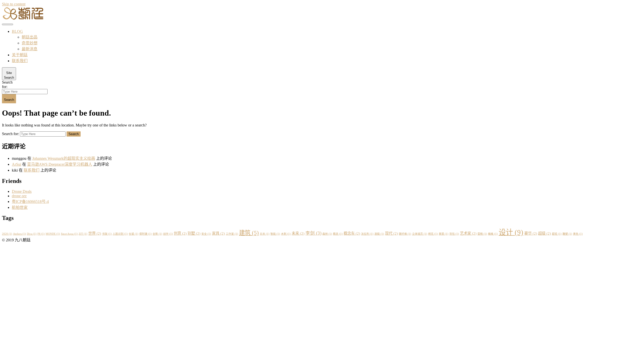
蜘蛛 (493, 233)
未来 (298, 233)
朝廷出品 (29, 37)
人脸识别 (120, 233)
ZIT (83, 233)
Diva (31, 233)
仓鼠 (133, 233)
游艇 (379, 233)
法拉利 (367, 233)
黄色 (578, 233)
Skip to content (13, 4)
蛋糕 (482, 233)
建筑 (249, 233)
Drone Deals (22, 191)
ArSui (16, 164)
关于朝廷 (20, 55)
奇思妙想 (29, 43)
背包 (454, 233)
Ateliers (19, 233)
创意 (180, 233)
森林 (327, 233)
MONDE (53, 233)
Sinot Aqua (69, 233)
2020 (7, 233)
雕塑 (567, 233)
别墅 (194, 233)
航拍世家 (20, 207)
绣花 (433, 233)
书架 (107, 233)
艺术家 (468, 233)
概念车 (352, 233)
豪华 (530, 233)
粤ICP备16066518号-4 (30, 201)
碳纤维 (405, 233)
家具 (218, 233)
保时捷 (145, 233)
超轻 (556, 233)
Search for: (7, 84)
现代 (391, 233)
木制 (286, 233)
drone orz (19, 196)
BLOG (17, 31)
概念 (338, 233)
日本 (264, 233)
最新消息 (29, 49)
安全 (206, 233)
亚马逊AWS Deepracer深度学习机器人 (59, 164)
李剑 (313, 233)
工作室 (232, 233)
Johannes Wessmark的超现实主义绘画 (63, 158)
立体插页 (419, 233)
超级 (544, 233)
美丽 (443, 233)
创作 (168, 233)
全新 (157, 233)
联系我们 (20, 61)
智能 (275, 233)
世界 (94, 233)
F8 (41, 233)
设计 (511, 232)
